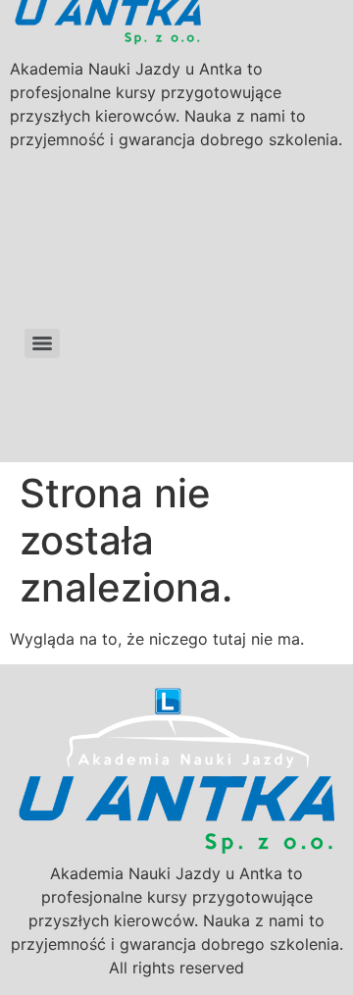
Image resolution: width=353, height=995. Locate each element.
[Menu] (42, 343)
